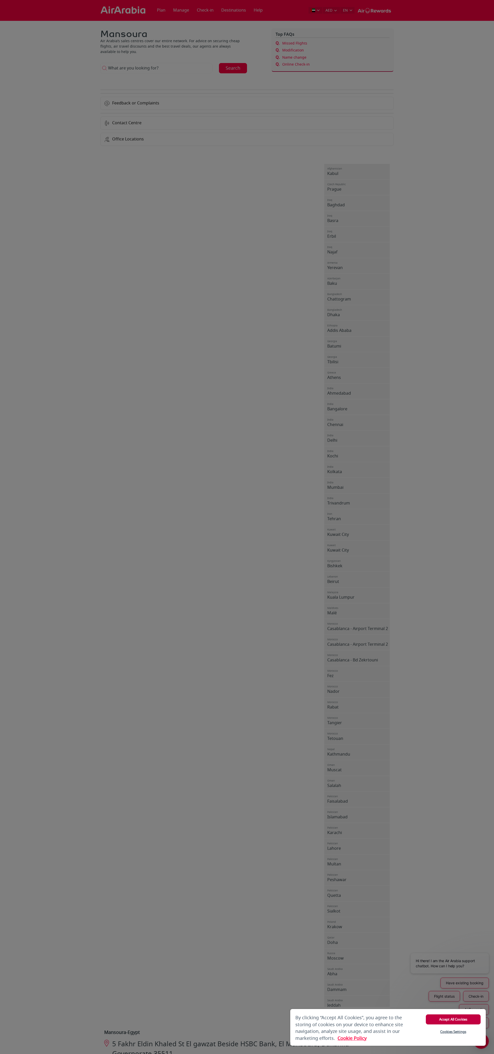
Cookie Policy (352, 1038)
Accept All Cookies (453, 1019)
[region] (388, 1027)
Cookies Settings (453, 1031)
